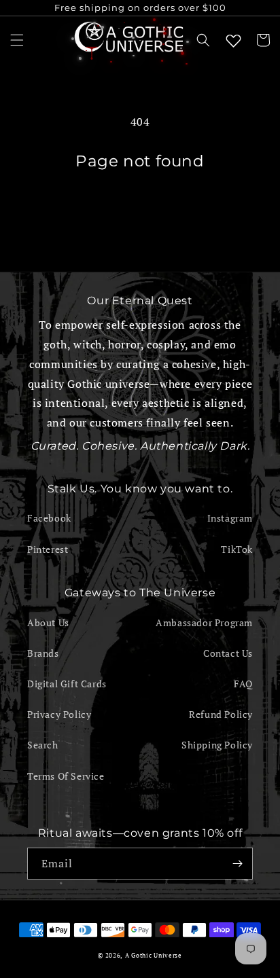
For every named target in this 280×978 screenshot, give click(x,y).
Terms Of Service (66, 775)
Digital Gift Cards (67, 683)
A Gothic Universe (153, 955)
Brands (43, 653)
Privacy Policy (59, 714)
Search (42, 744)
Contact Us (228, 653)
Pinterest (47, 549)
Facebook (49, 517)
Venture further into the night (140, 208)
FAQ (243, 683)
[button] (17, 40)
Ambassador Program (204, 622)
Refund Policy (221, 714)
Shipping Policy (217, 744)
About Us (48, 622)
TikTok (237, 549)
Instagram (230, 517)
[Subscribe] (237, 864)
